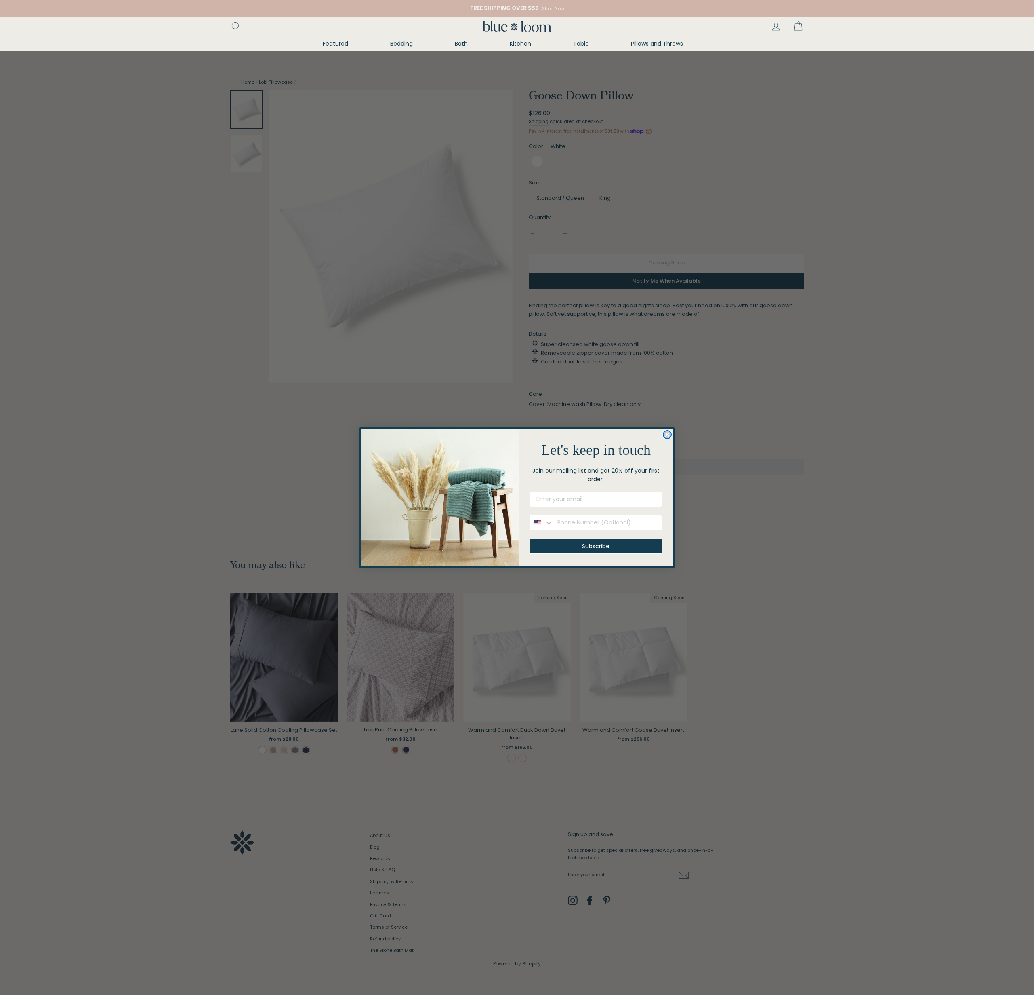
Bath (461, 44)
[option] (517, 8)
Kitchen (520, 44)
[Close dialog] (667, 435)
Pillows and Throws (657, 44)
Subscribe (595, 546)
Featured (335, 44)
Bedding (401, 44)
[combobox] (541, 522)
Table (581, 44)
